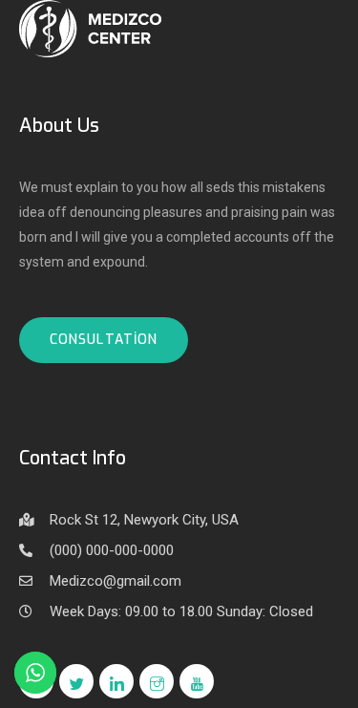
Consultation (104, 340)
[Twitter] (76, 681)
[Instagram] (156, 681)
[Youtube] (196, 681)
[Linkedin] (116, 681)
